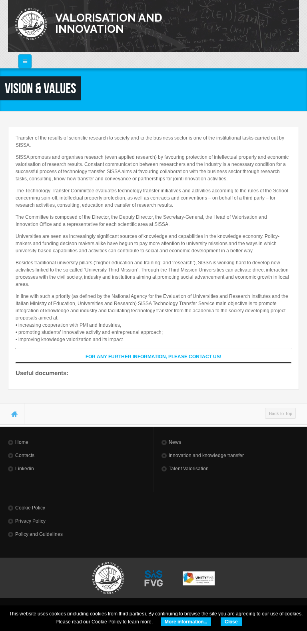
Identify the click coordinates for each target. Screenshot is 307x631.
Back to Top (280, 413)
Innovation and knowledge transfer (206, 455)
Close (231, 622)
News (175, 442)
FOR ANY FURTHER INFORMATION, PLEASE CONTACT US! (153, 356)
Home (21, 442)
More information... (186, 622)
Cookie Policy (30, 508)
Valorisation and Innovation (108, 23)
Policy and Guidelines (39, 534)
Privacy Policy (30, 521)
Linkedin (24, 468)
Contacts (24, 455)
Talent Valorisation (189, 468)
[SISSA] (31, 24)
